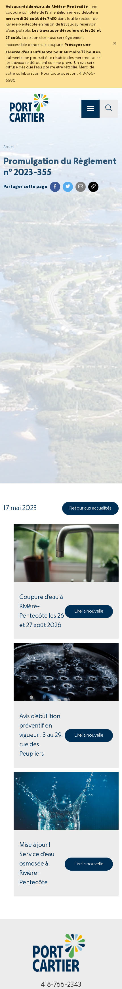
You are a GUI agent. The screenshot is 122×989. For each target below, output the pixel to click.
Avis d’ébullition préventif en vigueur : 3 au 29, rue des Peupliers (41, 735)
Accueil (8, 147)
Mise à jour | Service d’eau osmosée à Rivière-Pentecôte (36, 864)
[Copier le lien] (93, 187)
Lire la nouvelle (88, 611)
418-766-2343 (61, 985)
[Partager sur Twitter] (68, 187)
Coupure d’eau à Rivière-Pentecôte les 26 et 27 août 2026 (41, 611)
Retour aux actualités (90, 508)
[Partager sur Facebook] (55, 187)
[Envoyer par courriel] (80, 187)
